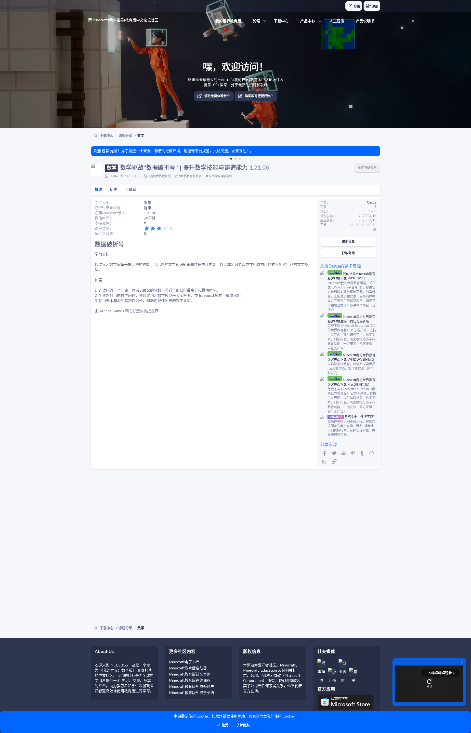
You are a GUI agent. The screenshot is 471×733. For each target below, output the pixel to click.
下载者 (130, 189)
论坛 (256, 21)
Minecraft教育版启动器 (188, 668)
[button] (264, 21)
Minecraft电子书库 (184, 662)
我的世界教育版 (228, 21)
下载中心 (281, 21)
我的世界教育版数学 (188, 176)
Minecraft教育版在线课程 (189, 680)
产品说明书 (365, 21)
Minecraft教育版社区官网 (189, 674)
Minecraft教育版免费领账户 (191, 686)
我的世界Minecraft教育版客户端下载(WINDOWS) (351, 276)
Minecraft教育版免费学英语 (191, 692)
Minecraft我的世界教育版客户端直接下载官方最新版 (351, 319)
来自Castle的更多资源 (340, 266)
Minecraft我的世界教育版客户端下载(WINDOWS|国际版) (351, 357)
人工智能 (336, 21)
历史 (113, 189)
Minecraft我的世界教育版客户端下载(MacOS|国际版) (351, 382)
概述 (98, 189)
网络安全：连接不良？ (352, 417)
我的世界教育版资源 (219, 176)
